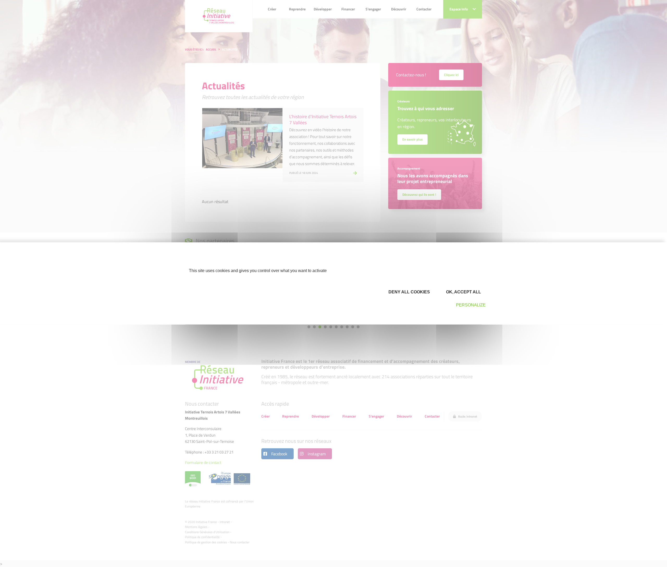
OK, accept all (463, 291)
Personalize (471, 305)
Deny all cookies (408, 291)
